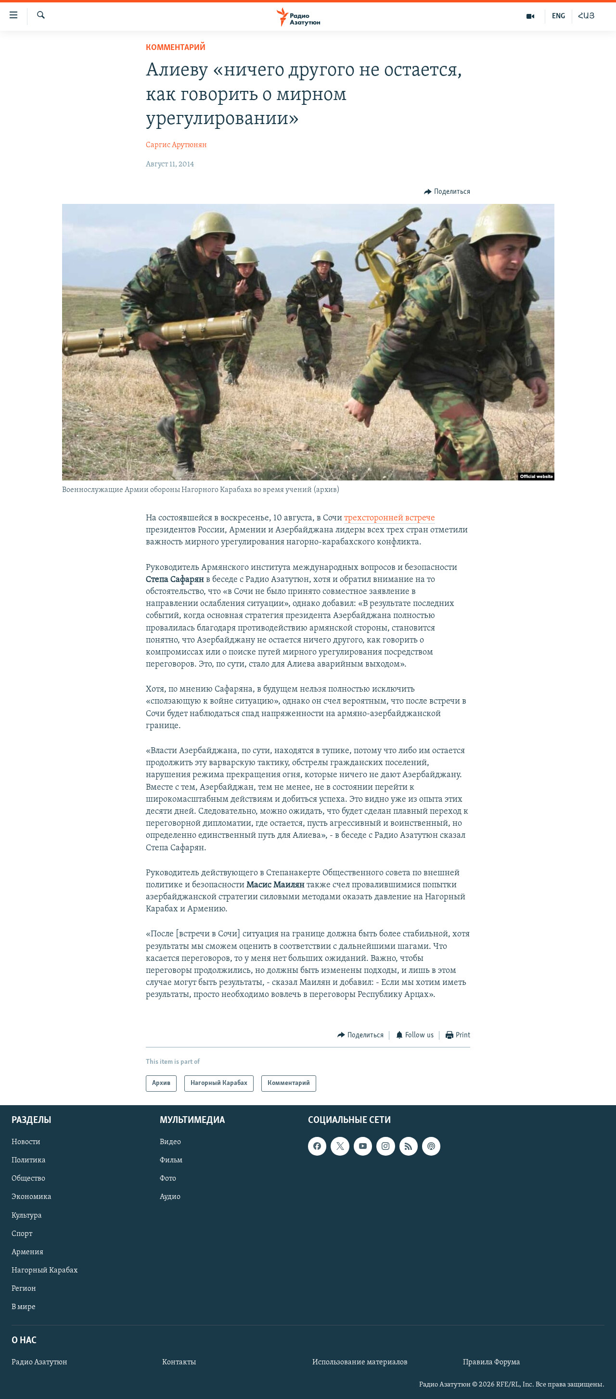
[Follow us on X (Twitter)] (340, 1146)
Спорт (22, 1234)
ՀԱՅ (586, 16)
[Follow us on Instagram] (385, 1146)
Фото (168, 1179)
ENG (558, 16)
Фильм (171, 1160)
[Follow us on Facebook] (317, 1146)
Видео (170, 1142)
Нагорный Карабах (44, 1270)
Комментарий (175, 48)
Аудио (170, 1197)
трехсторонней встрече (389, 518)
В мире (24, 1307)
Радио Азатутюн (39, 1362)
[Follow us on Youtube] (363, 1146)
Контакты (179, 1362)
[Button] (447, 192)
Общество (28, 1179)
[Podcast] (431, 1146)
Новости (26, 1142)
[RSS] (408, 1146)
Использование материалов (360, 1362)
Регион (24, 1289)
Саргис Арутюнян (176, 145)
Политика (29, 1160)
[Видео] (530, 16)
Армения (27, 1252)
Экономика (31, 1197)
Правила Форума (491, 1362)
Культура (27, 1216)
